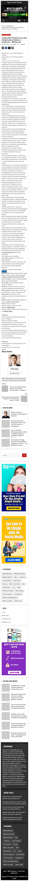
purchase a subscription (12, 302)
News (23, 584)
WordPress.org (6, 622)
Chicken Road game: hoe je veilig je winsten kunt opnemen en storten (6, 726)
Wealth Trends (18, 601)
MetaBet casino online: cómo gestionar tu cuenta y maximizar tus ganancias (6, 716)
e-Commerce (22, 577)
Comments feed (6, 619)
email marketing (7, 580)
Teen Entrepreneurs (6, 34)
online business (5, 380)
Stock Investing (19, 591)
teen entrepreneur (13, 380)
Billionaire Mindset (7, 577)
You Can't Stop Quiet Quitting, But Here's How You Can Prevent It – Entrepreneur (6, 424)
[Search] (24, 20)
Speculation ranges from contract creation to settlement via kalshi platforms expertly (6, 697)
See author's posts (14, 373)
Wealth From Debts (7, 601)
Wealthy (24, 380)
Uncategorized (18, 594)
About (4, 871)
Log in (3, 612)
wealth (19, 380)
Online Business (6, 587)
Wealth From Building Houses (10, 597)
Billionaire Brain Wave (19, 574)
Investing (5, 584)
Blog (15, 577)
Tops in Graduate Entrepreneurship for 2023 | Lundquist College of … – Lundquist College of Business (6, 433)
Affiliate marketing (9, 378)
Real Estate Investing (8, 591)
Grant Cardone (16, 580)
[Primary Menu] (3, 20)
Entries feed (5, 615)
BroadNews (21, 876)
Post (14, 587)
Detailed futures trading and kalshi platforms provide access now (6, 688)
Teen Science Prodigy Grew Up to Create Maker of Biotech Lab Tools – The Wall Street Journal (6, 443)
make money (23, 378)
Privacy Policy (21, 871)
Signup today (11, 307)
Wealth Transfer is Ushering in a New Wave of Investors (6, 414)
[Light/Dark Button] (19, 20)
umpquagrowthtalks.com (8, 252)
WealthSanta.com (14, 750)
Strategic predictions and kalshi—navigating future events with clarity (6, 735)
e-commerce (16, 378)
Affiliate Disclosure (12, 871)
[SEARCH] (24, 455)
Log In (4, 271)
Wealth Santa (14, 8)
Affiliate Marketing (7, 574)
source (4, 349)
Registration (14, 873)
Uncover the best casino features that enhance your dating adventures (6, 707)
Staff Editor (6, 44)
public (19, 587)
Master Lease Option (15, 584)
